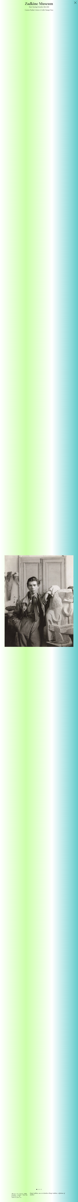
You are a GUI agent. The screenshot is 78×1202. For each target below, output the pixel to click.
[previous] (11, 599)
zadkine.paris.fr (16, 1197)
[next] (66, 599)
